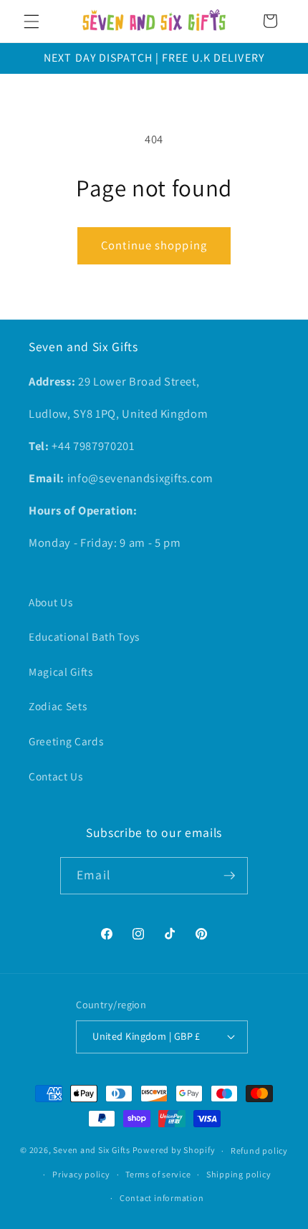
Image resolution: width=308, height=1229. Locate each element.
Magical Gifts (61, 671)
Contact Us (56, 776)
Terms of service (158, 1174)
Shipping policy (238, 1174)
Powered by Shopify (174, 1150)
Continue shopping (154, 245)
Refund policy (259, 1150)
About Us (50, 602)
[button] (31, 21)
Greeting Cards (66, 741)
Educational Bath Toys (84, 636)
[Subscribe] (229, 875)
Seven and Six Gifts (91, 1150)
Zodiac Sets (58, 706)
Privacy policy (81, 1174)
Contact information (162, 1197)
